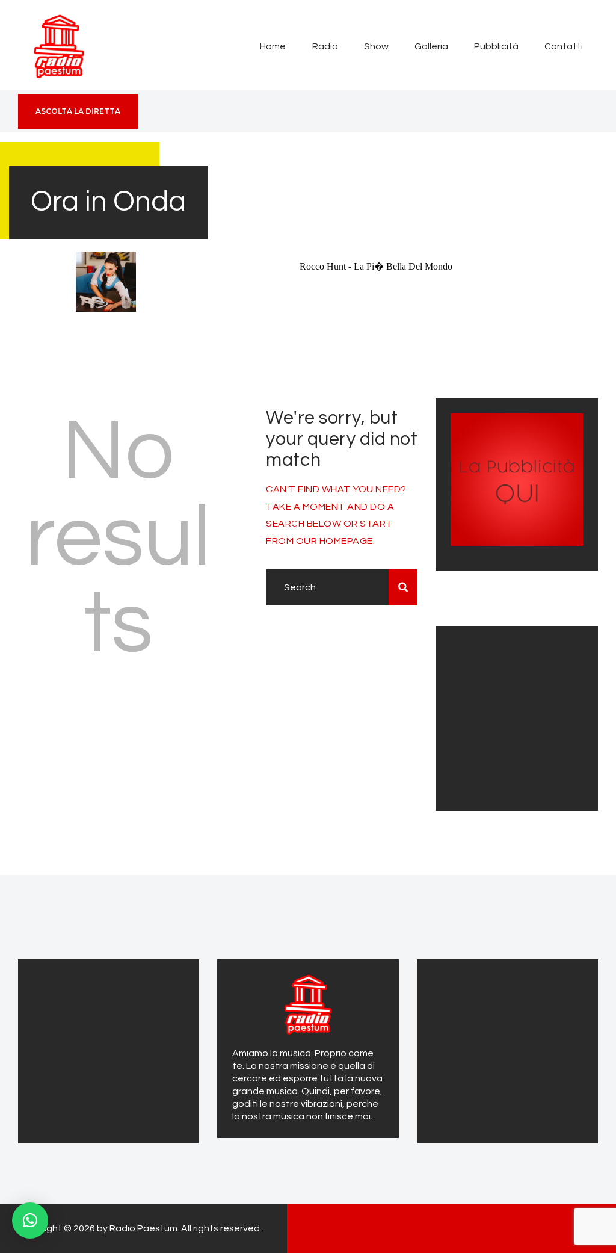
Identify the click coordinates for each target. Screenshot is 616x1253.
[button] (30, 1220)
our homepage (334, 541)
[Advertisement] (526, 716)
